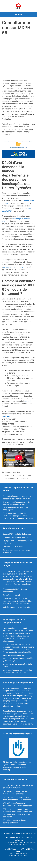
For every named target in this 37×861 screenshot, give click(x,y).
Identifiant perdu (29, 833)
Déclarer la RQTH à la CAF (13, 547)
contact (28, 401)
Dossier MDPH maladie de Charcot (16, 537)
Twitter (11, 853)
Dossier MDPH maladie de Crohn (18, 475)
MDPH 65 (6, 416)
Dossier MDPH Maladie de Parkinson (17, 534)
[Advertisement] (18, 56)
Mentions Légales (22, 853)
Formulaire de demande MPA (16, 478)
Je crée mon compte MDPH (14, 267)
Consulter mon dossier (13, 472)
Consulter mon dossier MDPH (11, 833)
